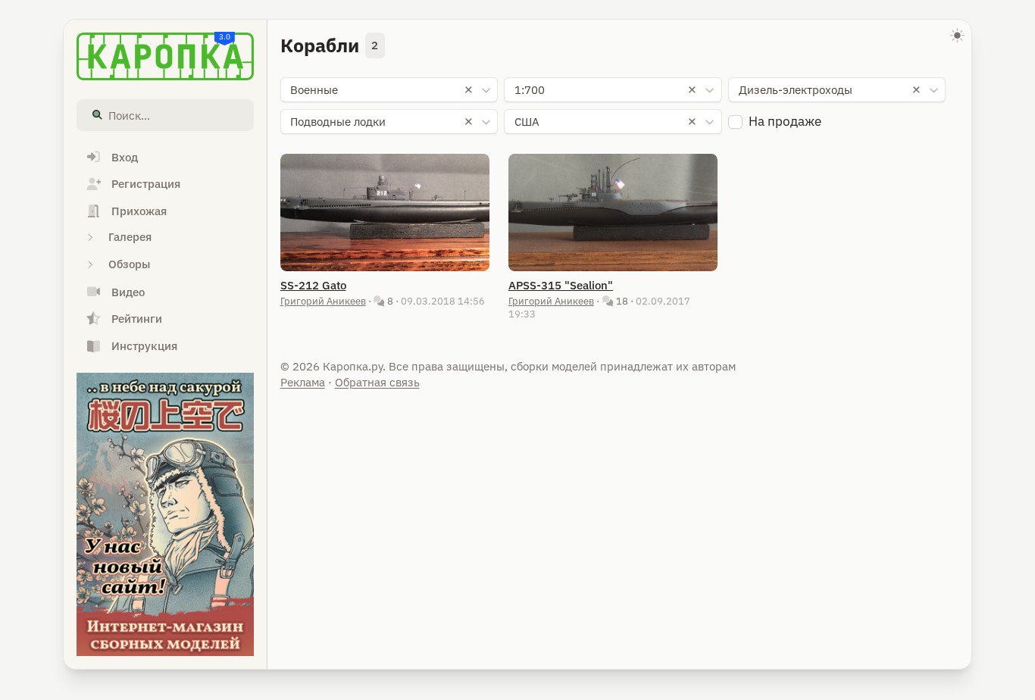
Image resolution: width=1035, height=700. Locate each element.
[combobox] (389, 90)
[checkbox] (735, 122)
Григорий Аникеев (323, 301)
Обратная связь (377, 382)
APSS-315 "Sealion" (560, 285)
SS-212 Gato (313, 285)
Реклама (302, 382)
